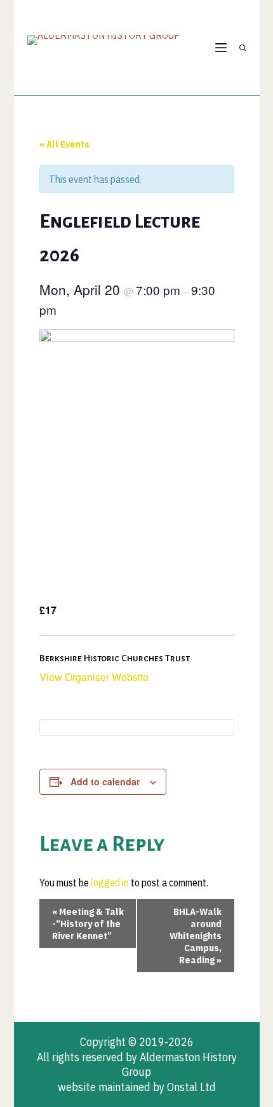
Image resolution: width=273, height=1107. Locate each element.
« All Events (64, 144)
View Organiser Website (94, 677)
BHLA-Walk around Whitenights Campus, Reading (196, 935)
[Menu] (221, 47)
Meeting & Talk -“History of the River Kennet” (88, 923)
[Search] (242, 48)
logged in (110, 882)
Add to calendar (105, 781)
